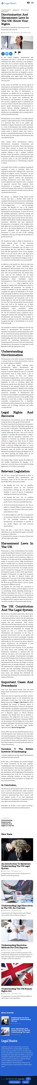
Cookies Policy (21, 1079)
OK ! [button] (28, 1079)
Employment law (16, 10)
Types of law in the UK (6, 10)
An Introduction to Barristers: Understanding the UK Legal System (16, 866)
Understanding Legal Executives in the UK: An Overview (17, 906)
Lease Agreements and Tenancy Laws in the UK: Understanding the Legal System (20, 1030)
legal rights (18, 205)
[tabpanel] (17, 42)
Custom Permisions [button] (14, 1082)
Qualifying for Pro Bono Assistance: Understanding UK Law (21, 1019)
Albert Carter (7, 32)
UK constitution (12, 283)
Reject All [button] (25, 1082)
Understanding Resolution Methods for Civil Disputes (14, 946)
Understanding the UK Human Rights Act (16, 989)
